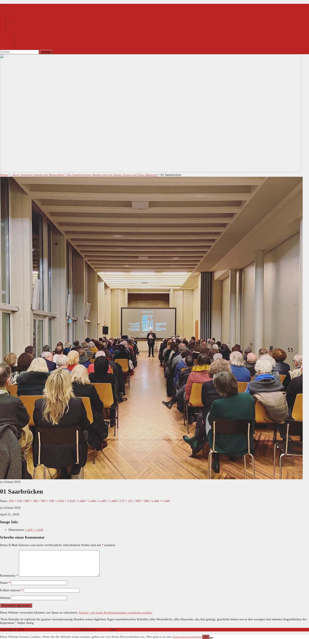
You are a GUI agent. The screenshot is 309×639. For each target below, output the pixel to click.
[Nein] (211, 637)
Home (4, 175)
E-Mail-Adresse (11, 590)
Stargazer (122, 629)
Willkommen (16, 5)
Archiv (21, 12)
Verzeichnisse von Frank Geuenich (39, 23)
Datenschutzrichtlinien (187, 636)
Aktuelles (14, 9)
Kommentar (9, 575)
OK (206, 636)
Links (20, 44)
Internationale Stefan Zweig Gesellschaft (51, 629)
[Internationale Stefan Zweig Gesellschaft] (150, 171)
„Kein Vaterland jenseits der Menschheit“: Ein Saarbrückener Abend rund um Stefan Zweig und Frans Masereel (84, 175)
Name (5, 582)
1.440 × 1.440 (34, 529)
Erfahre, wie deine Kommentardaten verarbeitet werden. (116, 612)
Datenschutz (25, 37)
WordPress (103, 629)
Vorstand (22, 34)
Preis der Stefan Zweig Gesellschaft (31, 27)
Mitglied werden (19, 16)
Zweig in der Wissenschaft (25, 19)
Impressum (24, 41)
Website (5, 597)
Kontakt (13, 30)
